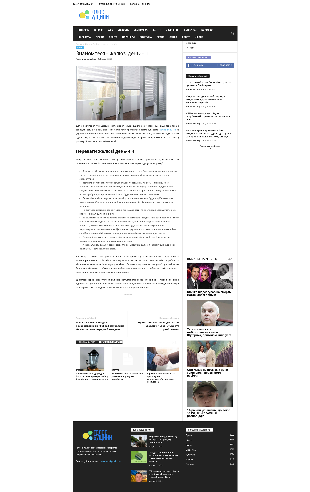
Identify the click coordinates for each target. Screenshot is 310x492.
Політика (146, 36)
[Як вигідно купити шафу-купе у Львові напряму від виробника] (128, 359)
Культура (84, 36)
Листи (100, 36)
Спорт (186, 36)
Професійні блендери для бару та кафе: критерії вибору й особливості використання (92, 376)
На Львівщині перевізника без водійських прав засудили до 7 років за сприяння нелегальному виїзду (209, 133)
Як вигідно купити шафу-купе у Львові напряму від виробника (127, 376)
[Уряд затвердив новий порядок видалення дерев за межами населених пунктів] (139, 457)
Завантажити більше (210, 146)
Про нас (146, 4)
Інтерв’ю (83, 29)
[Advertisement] (127, 302)
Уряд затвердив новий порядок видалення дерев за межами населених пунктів (205, 99)
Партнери (128, 36)
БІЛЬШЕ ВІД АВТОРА (110, 342)
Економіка (141, 29)
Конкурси (190, 29)
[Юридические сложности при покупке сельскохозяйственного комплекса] (163, 359)
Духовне (123, 29)
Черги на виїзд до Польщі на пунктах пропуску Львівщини (209, 83)
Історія (98, 29)
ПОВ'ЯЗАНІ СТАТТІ (87, 342)
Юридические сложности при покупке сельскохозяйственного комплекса (161, 377)
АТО (110, 29)
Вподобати (226, 65)
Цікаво (199, 36)
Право (161, 36)
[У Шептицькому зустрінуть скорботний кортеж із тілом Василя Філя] (139, 476)
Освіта (113, 36)
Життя (156, 29)
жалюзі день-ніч (167, 129)
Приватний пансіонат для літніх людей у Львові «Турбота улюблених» (158, 326)
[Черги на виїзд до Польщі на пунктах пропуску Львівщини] (139, 441)
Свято (173, 36)
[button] (232, 33)
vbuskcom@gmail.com (110, 461)
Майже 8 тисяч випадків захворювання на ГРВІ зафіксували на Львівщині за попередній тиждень (100, 326)
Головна (135, 4)
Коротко (207, 29)
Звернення (172, 29)
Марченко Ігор (89, 59)
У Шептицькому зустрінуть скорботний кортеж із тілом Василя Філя (208, 116)
